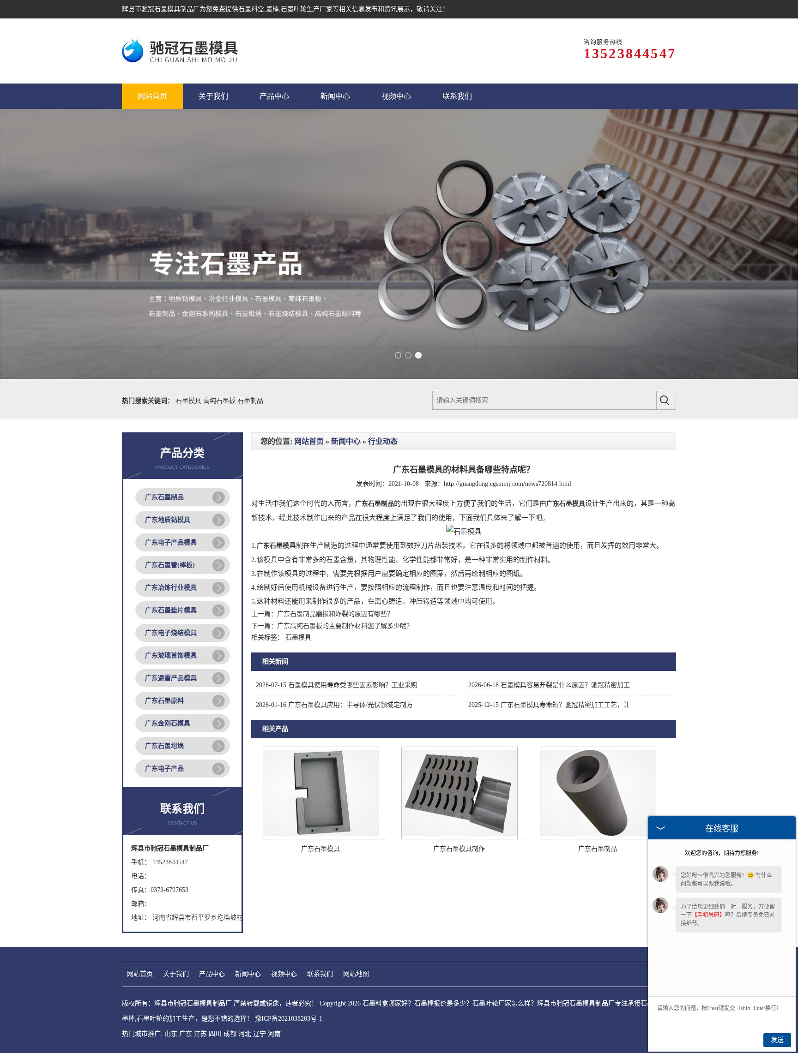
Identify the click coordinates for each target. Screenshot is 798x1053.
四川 (215, 1033)
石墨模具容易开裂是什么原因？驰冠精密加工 (549, 685)
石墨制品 (250, 400)
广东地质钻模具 (167, 519)
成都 (230, 1033)
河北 (244, 1033)
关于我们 (176, 973)
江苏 (200, 1033)
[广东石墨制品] (598, 837)
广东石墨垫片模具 (171, 610)
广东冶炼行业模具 (171, 587)
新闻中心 (346, 441)
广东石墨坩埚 (164, 745)
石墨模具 (189, 400)
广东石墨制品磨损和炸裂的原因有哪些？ (335, 613)
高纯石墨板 (220, 400)
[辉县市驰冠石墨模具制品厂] (181, 51)
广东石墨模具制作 (459, 848)
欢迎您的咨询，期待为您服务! (722, 853)
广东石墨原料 (164, 700)
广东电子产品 (164, 768)
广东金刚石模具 (167, 723)
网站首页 (309, 441)
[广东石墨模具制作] (459, 837)
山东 (170, 1033)
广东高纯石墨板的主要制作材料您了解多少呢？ (345, 625)
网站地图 (356, 973)
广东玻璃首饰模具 (171, 655)
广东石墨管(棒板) (170, 565)
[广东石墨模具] (321, 837)
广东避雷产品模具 (171, 678)
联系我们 (320, 973)
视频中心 (284, 973)
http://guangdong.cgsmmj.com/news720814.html (507, 483)
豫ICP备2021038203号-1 (288, 1018)
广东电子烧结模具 (171, 632)
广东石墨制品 (164, 497)
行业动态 (383, 441)
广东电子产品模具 (171, 542)
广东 (185, 1033)
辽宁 (259, 1033)
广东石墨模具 (320, 848)
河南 (274, 1033)
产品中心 (212, 973)
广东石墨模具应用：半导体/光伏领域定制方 (334, 704)
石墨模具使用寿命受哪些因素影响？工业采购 (336, 685)
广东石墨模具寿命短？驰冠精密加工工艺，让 (549, 704)
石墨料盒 (251, 9)
